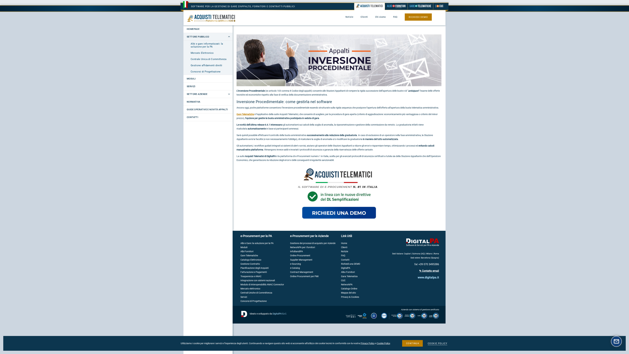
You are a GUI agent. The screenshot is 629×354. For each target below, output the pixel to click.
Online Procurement (300, 255)
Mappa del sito (348, 292)
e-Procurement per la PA (256, 236)
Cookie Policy (383, 343)
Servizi (243, 297)
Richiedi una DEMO (350, 264)
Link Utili (346, 236)
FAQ (343, 255)
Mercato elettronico (250, 288)
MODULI (191, 78)
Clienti (344, 247)
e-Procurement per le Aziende (309, 236)
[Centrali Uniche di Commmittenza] (439, 6)
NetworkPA (347, 284)
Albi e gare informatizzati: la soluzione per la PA (207, 45)
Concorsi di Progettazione (206, 71)
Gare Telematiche (245, 114)
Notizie (344, 251)
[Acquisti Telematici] (369, 6)
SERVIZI (191, 86)
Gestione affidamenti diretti (206, 65)
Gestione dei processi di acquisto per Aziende (312, 243)
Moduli (243, 247)
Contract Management (301, 272)
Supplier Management (301, 259)
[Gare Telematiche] (420, 6)
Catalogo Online (349, 288)
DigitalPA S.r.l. (280, 313)
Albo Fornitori (348, 272)
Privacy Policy (368, 343)
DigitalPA (345, 268)
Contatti (345, 259)
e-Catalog (295, 268)
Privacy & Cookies (350, 297)
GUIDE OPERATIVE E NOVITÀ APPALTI (207, 109)
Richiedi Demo (418, 17)
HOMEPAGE (193, 29)
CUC (343, 280)
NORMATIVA (193, 101)
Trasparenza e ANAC (250, 276)
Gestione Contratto (250, 264)
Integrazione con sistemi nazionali (257, 280)
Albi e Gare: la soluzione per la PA (257, 243)
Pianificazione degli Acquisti (254, 268)
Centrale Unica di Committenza (208, 59)
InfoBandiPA (296, 251)
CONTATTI (192, 117)
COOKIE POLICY (437, 343)
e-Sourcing (295, 264)
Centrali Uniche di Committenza (256, 292)
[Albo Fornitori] (396, 6)
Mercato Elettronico (202, 52)
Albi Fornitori (246, 251)
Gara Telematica (349, 276)
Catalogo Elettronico (250, 259)
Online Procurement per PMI (304, 276)
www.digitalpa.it (428, 277)
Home (344, 243)
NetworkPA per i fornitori (302, 247)
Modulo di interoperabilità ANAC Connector (262, 284)
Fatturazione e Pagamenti (253, 272)
